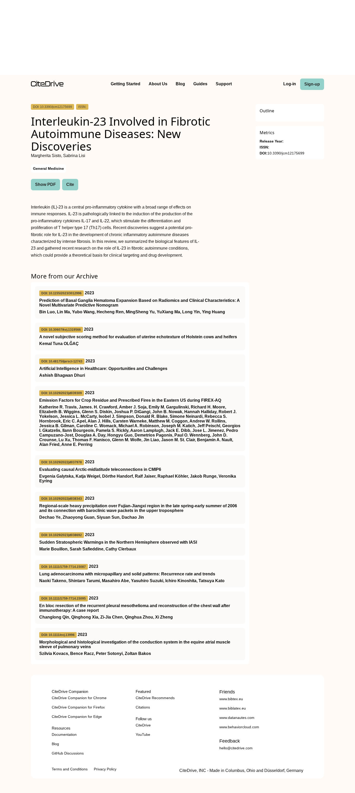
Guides (200, 84)
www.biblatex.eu (232, 708)
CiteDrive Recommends (155, 698)
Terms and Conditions (70, 769)
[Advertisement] (177, 38)
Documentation (64, 734)
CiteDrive (143, 725)
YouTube (143, 734)
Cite (70, 184)
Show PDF (45, 184)
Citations (143, 707)
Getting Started (125, 84)
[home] (47, 85)
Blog (180, 84)
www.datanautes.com (236, 718)
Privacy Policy (105, 769)
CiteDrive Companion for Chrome (79, 698)
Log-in (289, 84)
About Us (158, 84)
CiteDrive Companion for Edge (77, 716)
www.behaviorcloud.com (239, 727)
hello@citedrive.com (236, 748)
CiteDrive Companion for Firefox (78, 707)
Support (224, 84)
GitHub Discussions (68, 753)
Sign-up (312, 84)
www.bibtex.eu (231, 699)
